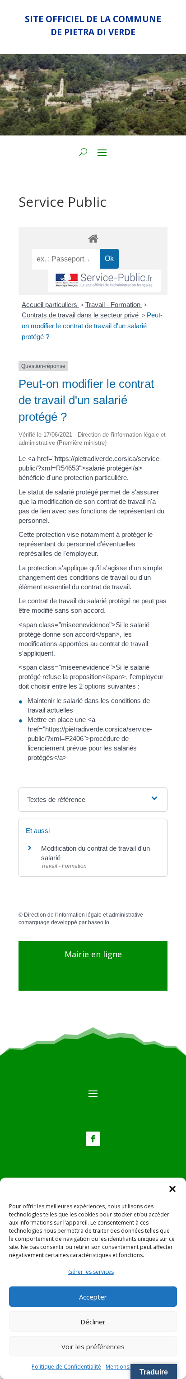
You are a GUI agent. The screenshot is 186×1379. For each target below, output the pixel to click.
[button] (172, 1188)
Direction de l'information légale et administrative (83, 915)
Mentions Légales (128, 1366)
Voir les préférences (93, 1346)
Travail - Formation (113, 304)
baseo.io (98, 922)
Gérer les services (91, 1272)
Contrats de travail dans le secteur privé (81, 315)
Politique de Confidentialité (66, 1366)
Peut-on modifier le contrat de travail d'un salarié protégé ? (92, 325)
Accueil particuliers (50, 304)
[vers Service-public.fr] (104, 281)
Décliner (93, 1321)
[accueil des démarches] (93, 238)
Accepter (93, 1296)
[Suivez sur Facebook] (93, 1139)
